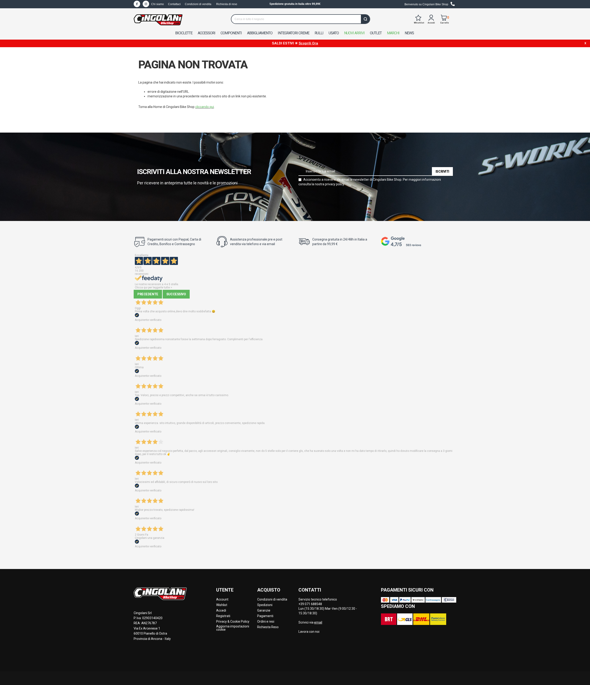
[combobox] (300, 19)
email (318, 622)
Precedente (147, 294)
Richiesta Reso (268, 627)
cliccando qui (204, 107)
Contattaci (174, 4)
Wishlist (221, 605)
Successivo (176, 294)
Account (222, 599)
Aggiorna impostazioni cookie (232, 628)
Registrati (223, 616)
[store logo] (158, 19)
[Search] (365, 19)
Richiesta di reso (226, 4)
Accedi (221, 610)
